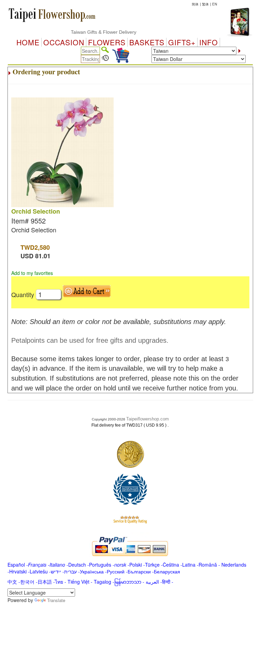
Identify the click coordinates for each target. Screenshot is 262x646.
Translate (56, 600)
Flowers (107, 42)
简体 (195, 4)
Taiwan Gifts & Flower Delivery (98, 32)
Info (208, 42)
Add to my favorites (32, 273)
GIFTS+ (181, 42)
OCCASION (63, 42)
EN (214, 4)
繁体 (205, 4)
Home (28, 42)
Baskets (146, 42)
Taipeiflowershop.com (147, 418)
